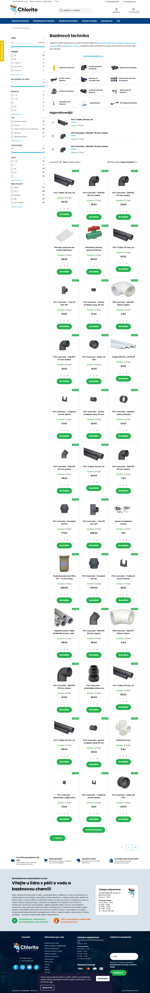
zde (51, 982)
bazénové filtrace (106, 43)
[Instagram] (22, 967)
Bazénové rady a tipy (20, 1)
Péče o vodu (49, 962)
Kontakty (47, 972)
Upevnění (29, 195)
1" (29, 102)
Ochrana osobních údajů (53, 951)
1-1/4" (29, 99)
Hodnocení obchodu (52, 956)
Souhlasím (103, 978)
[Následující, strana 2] (129, 847)
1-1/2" (29, 95)
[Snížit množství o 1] (61, 208)
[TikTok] (36, 967)
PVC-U (29, 191)
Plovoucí (29, 125)
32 (29, 55)
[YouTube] (29, 967)
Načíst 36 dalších (94, 830)
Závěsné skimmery (29, 136)
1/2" (29, 106)
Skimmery (29, 133)
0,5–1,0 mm (29, 67)
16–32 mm (29, 70)
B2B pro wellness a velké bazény (41, 1)
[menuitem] (20, 21)
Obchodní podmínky (52, 948)
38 (29, 59)
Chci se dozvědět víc (93, 56)
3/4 (29, 172)
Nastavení (47, 987)
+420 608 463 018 (113, 1)
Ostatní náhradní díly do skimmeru (29, 129)
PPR (29, 199)
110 (29, 110)
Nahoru (58, 838)
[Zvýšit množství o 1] (67, 208)
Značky (47, 964)
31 (135, 847)
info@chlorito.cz (130, 1)
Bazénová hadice (29, 121)
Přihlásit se (118, 972)
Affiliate (47, 970)
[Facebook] (15, 967)
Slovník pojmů (49, 959)
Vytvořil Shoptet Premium (129, 991)
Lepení (29, 187)
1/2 (29, 169)
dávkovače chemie (71, 46)
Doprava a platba (51, 954)
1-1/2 (29, 161)
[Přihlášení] (122, 10)
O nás (47, 967)
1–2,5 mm (29, 63)
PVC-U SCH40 (29, 203)
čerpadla (119, 43)
